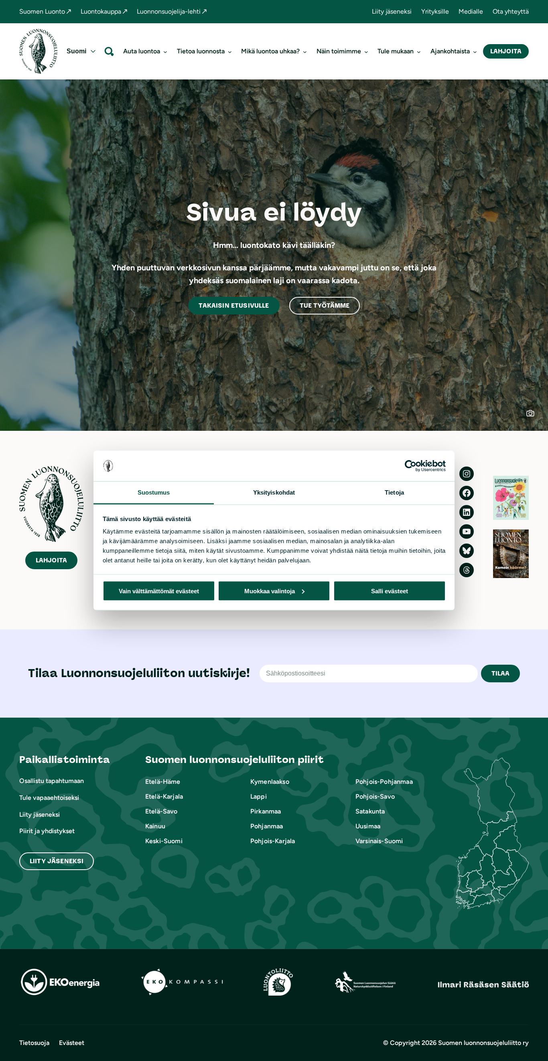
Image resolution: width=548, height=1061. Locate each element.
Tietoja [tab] (394, 492)
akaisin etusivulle (234, 305)
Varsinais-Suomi (379, 841)
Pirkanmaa (265, 811)
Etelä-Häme (163, 781)
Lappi (258, 796)
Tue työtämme (325, 305)
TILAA (500, 673)
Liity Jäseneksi (56, 861)
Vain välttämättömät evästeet (159, 590)
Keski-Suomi (164, 841)
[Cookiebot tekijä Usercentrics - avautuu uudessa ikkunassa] (410, 466)
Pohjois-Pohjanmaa (384, 781)
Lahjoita (506, 51)
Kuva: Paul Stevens (535, 418)
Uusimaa (367, 826)
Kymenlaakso (269, 781)
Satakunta (370, 811)
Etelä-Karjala (164, 796)
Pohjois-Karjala (272, 841)
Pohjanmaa (266, 826)
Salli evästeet (389, 590)
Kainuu (155, 826)
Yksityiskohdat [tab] (274, 492)
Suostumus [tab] (154, 492)
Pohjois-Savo (375, 796)
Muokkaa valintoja (269, 590)
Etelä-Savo (161, 811)
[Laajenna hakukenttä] (109, 51)
